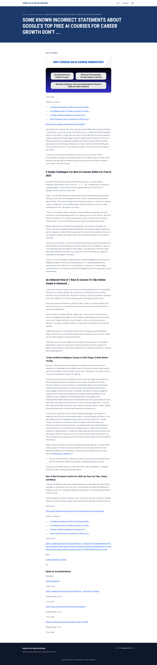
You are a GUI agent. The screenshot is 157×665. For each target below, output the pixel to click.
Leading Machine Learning (56, 560)
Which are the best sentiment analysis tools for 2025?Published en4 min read (76, 549)
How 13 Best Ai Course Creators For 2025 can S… (70, 119)
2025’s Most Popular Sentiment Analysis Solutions (65, 607)
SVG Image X (68, 511)
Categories (125, 3)
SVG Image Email (97, 511)
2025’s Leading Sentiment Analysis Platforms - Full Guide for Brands (72, 591)
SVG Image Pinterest (82, 511)
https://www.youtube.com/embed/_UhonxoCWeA (65, 124)
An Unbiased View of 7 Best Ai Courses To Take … (70, 111)
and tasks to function (61, 454)
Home (118, 3)
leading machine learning (35, 14)
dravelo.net (125, 648)
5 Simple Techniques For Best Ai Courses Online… (70, 107)
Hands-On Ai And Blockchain (35, 3)
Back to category (52, 53)
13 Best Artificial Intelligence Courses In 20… (68, 115)
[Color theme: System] (132, 3)
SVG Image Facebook (54, 511)
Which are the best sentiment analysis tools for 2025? (67, 622)
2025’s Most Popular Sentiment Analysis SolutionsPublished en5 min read (82, 546)
